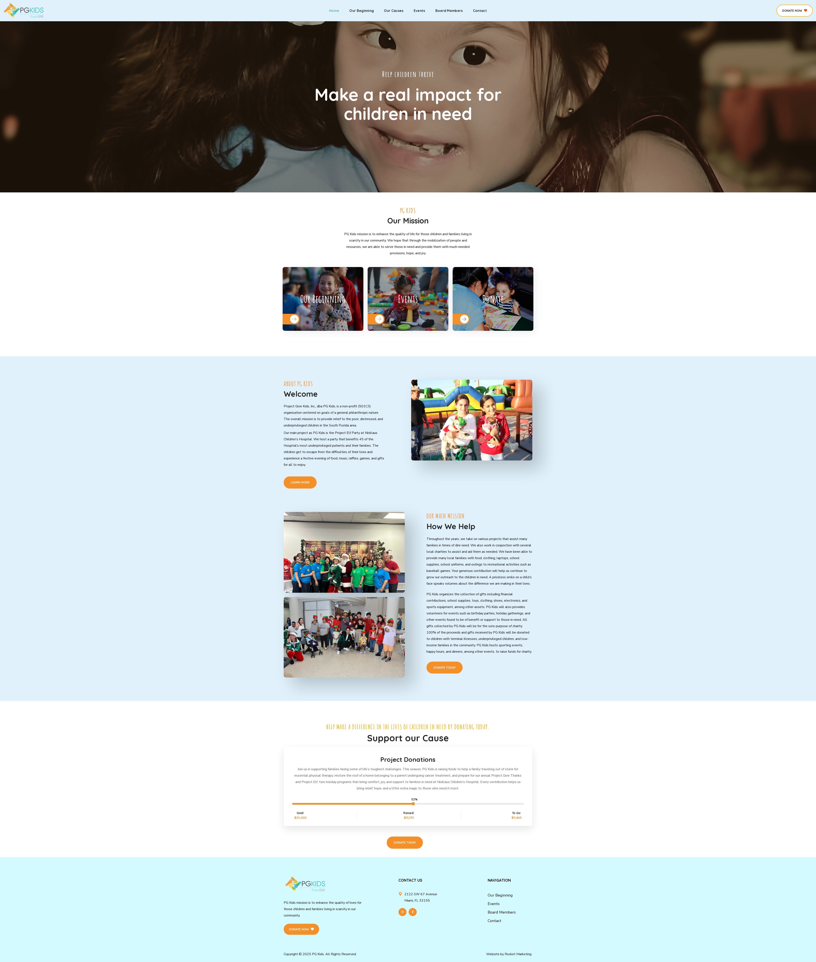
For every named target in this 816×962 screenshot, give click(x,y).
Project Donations (407, 759)
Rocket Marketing (518, 954)
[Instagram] (402, 912)
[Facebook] (413, 912)
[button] (794, 11)
